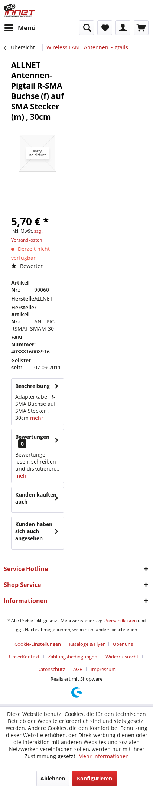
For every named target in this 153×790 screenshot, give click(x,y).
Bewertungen (32, 436)
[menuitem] (19, 27)
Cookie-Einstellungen (37, 644)
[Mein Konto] (122, 27)
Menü (27, 27)
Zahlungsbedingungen (72, 656)
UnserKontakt (24, 656)
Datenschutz (51, 669)
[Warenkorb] (141, 27)
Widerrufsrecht (122, 656)
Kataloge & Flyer (87, 644)
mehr (36, 417)
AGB (77, 669)
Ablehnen (52, 778)
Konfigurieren (94, 778)
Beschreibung (32, 385)
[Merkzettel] (104, 27)
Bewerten (31, 265)
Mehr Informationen (103, 756)
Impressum (103, 669)
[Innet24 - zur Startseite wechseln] (19, 10)
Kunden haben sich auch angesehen (33, 531)
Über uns (123, 644)
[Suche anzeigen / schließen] (86, 27)
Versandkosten (121, 620)
